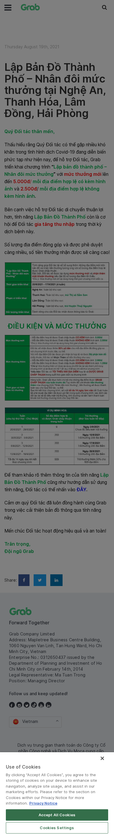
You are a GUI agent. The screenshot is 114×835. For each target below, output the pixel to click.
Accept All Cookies (57, 814)
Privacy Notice (43, 803)
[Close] (102, 758)
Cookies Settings (57, 827)
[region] (57, 793)
